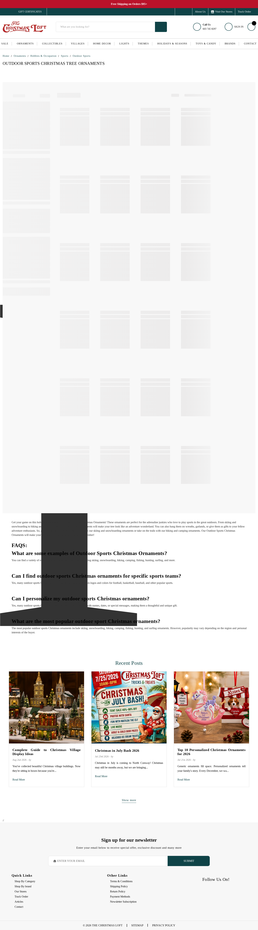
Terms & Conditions (121, 881)
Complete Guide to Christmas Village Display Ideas (46, 752)
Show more (129, 800)
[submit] (161, 27)
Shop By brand (23, 886)
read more (18, 779)
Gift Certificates (27, 12)
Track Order (244, 11)
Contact (250, 43)
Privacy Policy (163, 925)
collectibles (52, 43)
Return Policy (117, 891)
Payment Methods (120, 896)
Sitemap (137, 925)
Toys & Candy (206, 43)
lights (124, 43)
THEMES (143, 43)
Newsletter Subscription (123, 901)
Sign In (238, 26)
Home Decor (102, 43)
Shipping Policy (119, 886)
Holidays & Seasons (172, 43)
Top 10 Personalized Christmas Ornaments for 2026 (211, 752)
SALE (4, 43)
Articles (19, 901)
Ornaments (25, 43)
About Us (200, 11)
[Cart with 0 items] (251, 27)
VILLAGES (78, 43)
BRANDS (230, 43)
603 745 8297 (209, 26)
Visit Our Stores (223, 11)
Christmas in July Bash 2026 (117, 750)
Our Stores (21, 891)
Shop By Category (25, 881)
